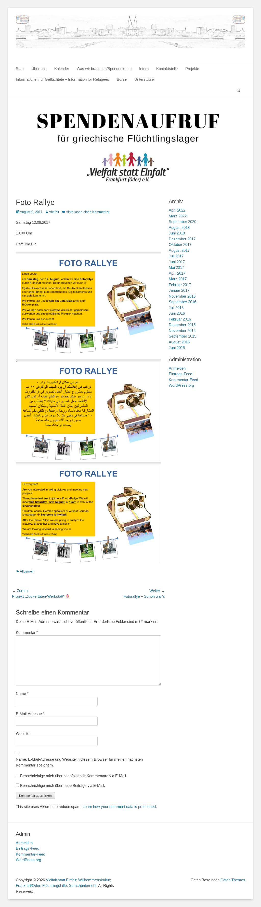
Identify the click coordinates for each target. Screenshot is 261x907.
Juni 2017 (177, 262)
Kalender (61, 68)
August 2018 (179, 227)
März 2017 (178, 279)
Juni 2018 (177, 233)
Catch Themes (232, 880)
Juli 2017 (176, 256)
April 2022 (177, 210)
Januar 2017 (179, 290)
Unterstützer (144, 79)
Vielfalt (54, 212)
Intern (144, 68)
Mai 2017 (176, 267)
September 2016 (182, 302)
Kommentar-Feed (183, 380)
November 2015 (182, 330)
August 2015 (179, 342)
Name (22, 693)
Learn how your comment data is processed (119, 806)
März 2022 (178, 216)
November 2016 (182, 296)
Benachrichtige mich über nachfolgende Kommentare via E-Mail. (73, 776)
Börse (122, 79)
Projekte (192, 68)
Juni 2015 (177, 347)
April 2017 (177, 273)
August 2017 (179, 250)
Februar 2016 (180, 319)
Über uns (39, 68)
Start (20, 68)
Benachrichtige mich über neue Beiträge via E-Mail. (62, 785)
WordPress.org (181, 385)
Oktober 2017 (180, 244)
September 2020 (182, 221)
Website (22, 733)
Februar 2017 (180, 285)
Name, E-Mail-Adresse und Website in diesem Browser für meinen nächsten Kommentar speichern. (79, 762)
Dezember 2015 (182, 325)
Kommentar (27, 632)
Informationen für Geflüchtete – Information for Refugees (62, 79)
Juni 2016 (177, 313)
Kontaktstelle (167, 68)
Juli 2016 (176, 307)
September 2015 (182, 336)
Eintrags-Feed (180, 374)
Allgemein (27, 571)
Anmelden (177, 368)
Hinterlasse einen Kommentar (87, 212)
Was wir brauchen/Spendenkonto (104, 68)
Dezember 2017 (182, 239)
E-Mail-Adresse (30, 713)
